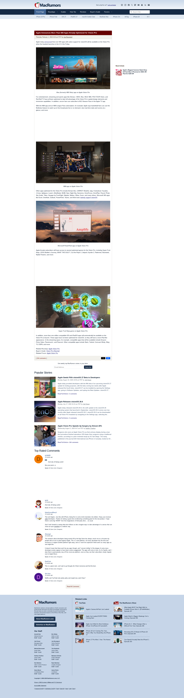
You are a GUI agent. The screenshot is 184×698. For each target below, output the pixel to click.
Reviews (83, 12)
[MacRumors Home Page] (47, 5)
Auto (67, 688)
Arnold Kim (37, 634)
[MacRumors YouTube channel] (138, 5)
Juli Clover (88, 380)
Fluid (57, 688)
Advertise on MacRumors (45, 625)
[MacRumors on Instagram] (125, 5)
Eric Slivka (54, 634)
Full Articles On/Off (50, 688)
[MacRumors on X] (132, 5)
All (148, 17)
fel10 (46, 500)
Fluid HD (62, 688)
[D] (38, 463)
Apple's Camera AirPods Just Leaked (97, 609)
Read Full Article (63, 394)
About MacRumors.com (45, 619)
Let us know (112, 5)
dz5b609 (47, 455)
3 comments (73, 394)
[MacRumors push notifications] (142, 5)
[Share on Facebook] (108, 358)
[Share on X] (103, 358)
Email (35, 637)
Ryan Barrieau (55, 663)
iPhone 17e (116, 17)
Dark (73, 688)
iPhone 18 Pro (40, 17)
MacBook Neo (104, 17)
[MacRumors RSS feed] (145, 5)
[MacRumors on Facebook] (129, 5)
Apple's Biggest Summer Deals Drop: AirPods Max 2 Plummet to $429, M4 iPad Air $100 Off (135, 71)
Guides (63, 12)
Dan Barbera (37, 663)
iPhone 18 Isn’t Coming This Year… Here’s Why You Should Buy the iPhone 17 (98, 632)
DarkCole (48, 561)
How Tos (73, 12)
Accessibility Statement (40, 685)
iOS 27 (64, 17)
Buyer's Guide (95, 12)
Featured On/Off (39, 688)
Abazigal (48, 534)
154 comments (41, 358)
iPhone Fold (53, 17)
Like (55, 468)
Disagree (59, 468)
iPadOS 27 (74, 17)
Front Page (40, 12)
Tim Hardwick (55, 648)
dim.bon (47, 573)
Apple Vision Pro (54, 349)
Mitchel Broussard (39, 648)
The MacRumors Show (127, 603)
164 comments (73, 442)
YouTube (82, 603)
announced (48, 42)
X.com (39, 637)
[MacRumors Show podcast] (122, 5)
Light (70, 688)
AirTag (127, 17)
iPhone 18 (136, 17)
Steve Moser (37, 670)
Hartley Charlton (91, 428)
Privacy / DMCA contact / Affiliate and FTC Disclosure (48, 682)
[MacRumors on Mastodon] (135, 5)
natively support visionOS (88, 197)
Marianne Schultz (56, 655)
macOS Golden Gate (88, 17)
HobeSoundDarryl (51, 512)
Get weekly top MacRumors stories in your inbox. (73, 363)
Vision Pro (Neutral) (53, 351)
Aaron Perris (55, 670)
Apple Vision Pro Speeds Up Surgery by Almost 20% (80, 426)
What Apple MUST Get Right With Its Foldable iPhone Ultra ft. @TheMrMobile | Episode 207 (137, 609)
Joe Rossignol (68, 37)
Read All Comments (73, 586)
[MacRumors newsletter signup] (149, 5)
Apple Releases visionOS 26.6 (70, 402)
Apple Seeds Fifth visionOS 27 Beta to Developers (79, 378)
